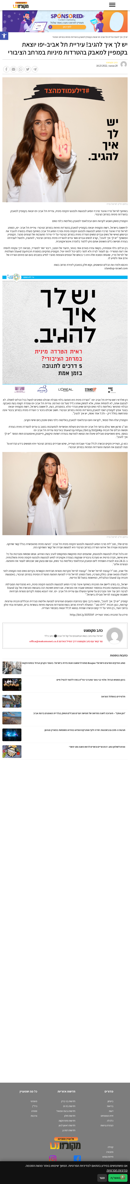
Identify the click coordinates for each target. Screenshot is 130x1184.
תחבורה (109, 1152)
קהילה (110, 1147)
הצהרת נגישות (107, 1125)
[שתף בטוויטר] (28, 69)
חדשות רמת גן (68, 1130)
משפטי (34, 1101)
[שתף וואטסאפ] (20, 69)
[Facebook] (77, 1159)
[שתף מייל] (13, 69)
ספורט (34, 1111)
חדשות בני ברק (68, 1101)
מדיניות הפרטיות (117, 1170)
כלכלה (110, 1120)
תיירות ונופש (107, 1156)
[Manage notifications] (122, 1177)
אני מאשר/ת (117, 1178)
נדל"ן (34, 1106)
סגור (102, 1178)
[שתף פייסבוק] (6, 69)
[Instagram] (52, 1159)
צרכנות (34, 1115)
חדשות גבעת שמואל (65, 1111)
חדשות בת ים (69, 1106)
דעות (111, 1111)
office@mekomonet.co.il (43, 641)
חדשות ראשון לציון (67, 1125)
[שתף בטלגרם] (35, 69)
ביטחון (110, 1101)
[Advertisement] (92, 918)
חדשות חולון (69, 1115)
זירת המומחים (107, 1115)
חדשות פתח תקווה (67, 1120)
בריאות (110, 1106)
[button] (4, 36)
